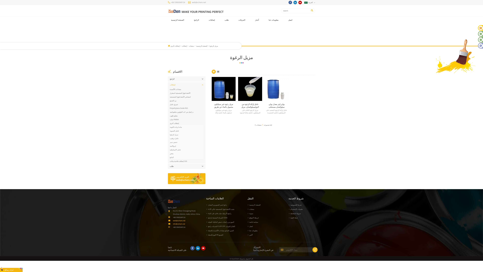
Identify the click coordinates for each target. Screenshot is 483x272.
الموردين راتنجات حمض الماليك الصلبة (221, 222)
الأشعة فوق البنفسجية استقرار (180, 93)
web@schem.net (199, 2)
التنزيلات (241, 20)
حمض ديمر (173, 142)
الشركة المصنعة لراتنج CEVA (217, 218)
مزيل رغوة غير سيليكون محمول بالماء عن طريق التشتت (223, 105)
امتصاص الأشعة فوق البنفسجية (180, 97)
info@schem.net (179, 224)
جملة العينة (294, 218)
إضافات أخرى (174, 123)
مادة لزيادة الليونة (176, 127)
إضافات (212, 20)
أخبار (257, 20)
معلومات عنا (273, 20)
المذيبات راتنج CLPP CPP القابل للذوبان (221, 226)
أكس (251, 235)
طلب (227, 20)
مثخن (171, 153)
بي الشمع (173, 100)
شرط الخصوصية (296, 205)
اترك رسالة (9, 270)
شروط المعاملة (295, 213)
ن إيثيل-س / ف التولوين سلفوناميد (181, 112)
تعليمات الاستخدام (296, 209)
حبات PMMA (174, 119)
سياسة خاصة (253, 222)
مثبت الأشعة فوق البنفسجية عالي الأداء (221, 209)
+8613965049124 (178, 2)
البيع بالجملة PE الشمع (215, 235)
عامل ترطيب (174, 138)
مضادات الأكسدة (175, 89)
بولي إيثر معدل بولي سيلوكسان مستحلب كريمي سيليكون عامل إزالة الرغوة (276, 105)
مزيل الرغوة (174, 134)
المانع (172, 157)
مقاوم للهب (174, 116)
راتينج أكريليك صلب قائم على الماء (219, 213)
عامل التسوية (174, 131)
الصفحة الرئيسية (177, 20)
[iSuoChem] (201, 11)
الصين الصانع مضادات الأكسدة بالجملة (221, 230)
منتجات (191, 46)
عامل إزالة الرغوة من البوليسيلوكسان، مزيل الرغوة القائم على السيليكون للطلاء (250, 105)
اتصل (290, 20)
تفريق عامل (174, 104)
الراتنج (196, 20)
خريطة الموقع (254, 218)
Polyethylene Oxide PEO (179, 108)
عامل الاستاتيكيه (175, 150)
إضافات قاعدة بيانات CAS (178, 161)
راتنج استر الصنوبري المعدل (217, 205)
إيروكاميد (173, 146)
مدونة (251, 213)
